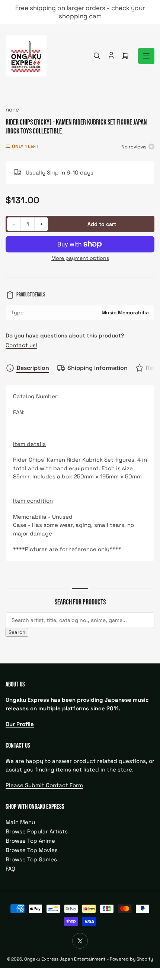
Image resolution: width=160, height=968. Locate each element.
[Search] (97, 56)
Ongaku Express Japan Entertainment (65, 959)
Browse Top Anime (30, 840)
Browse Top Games (31, 859)
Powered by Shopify (131, 959)
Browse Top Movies (32, 850)
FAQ (10, 868)
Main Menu (20, 822)
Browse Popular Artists (37, 831)
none (12, 109)
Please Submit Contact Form (44, 785)
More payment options (80, 258)
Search (17, 632)
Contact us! (21, 345)
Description (32, 368)
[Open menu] (146, 56)
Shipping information (97, 368)
